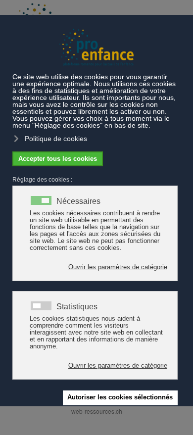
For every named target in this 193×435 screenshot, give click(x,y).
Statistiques (76, 306)
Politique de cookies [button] (56, 139)
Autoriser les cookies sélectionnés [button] (120, 397)
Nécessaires (78, 201)
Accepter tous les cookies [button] (57, 158)
